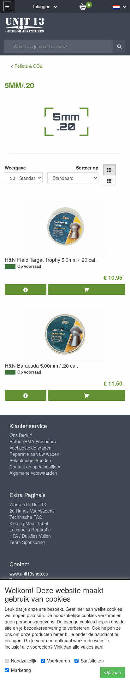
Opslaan (112, 672)
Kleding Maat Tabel (28, 523)
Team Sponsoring (27, 542)
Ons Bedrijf (20, 435)
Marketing (21, 670)
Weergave (15, 167)
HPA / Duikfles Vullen (30, 536)
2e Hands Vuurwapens (32, 510)
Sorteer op (87, 167)
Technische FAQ (25, 517)
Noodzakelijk (23, 660)
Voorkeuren (58, 660)
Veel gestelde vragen (30, 447)
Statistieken (92, 660)
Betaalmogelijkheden (30, 460)
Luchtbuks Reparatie (30, 529)
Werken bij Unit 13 (27, 504)
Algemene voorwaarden (33, 473)
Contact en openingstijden (35, 466)
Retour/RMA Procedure (32, 441)
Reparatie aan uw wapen (34, 454)
